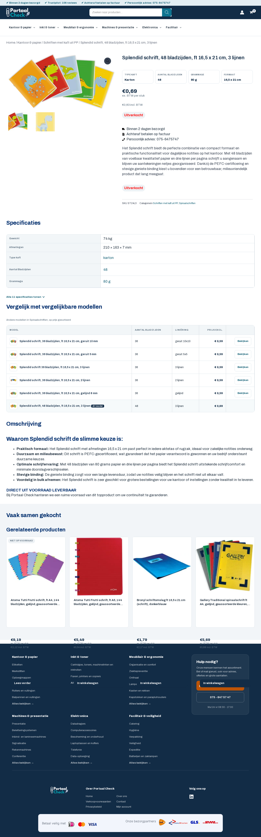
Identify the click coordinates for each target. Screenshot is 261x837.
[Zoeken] (167, 12)
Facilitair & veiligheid (145, 715)
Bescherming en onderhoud (87, 736)
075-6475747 (161, 2)
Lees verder (22, 683)
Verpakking (136, 736)
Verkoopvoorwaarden (98, 801)
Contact (121, 801)
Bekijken (242, 341)
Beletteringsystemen (24, 730)
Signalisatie (19, 743)
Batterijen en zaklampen (143, 756)
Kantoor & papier (29, 42)
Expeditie (134, 749)
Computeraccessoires (83, 730)
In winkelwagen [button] (87, 683)
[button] (33, 27)
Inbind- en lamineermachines (29, 736)
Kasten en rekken (139, 690)
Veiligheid (135, 743)
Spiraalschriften (187, 203)
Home (10, 42)
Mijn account (123, 806)
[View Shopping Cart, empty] (251, 12)
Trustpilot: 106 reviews (62, 2)
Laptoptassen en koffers (85, 743)
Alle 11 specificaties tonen (23, 297)
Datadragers (78, 723)
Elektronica (79, 715)
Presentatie (19, 723)
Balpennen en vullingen (26, 697)
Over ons (121, 796)
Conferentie (19, 756)
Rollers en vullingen (23, 690)
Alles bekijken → (23, 703)
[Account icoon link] (242, 12)
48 (105, 270)
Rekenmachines (21, 749)
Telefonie (76, 749)
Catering (134, 723)
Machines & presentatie (30, 715)
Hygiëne (134, 730)
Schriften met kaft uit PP (60, 42)
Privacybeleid (94, 806)
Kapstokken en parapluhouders (147, 697)
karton (108, 258)
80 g (106, 281)
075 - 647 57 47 (220, 697)
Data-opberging (80, 756)
